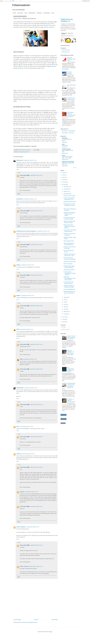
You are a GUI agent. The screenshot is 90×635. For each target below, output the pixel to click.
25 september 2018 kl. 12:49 (43, 231)
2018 (63, 184)
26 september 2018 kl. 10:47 (36, 305)
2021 (63, 177)
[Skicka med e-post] (34, 149)
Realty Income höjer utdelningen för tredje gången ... (69, 226)
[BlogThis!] (35, 149)
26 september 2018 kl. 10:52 (36, 344)
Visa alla (74, 167)
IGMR (17, 329)
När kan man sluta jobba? (69, 195)
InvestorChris (19, 199)
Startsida (36, 619)
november (66, 189)
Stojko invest (19, 160)
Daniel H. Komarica (20, 527)
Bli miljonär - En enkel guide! (68, 131)
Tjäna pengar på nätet (68, 241)
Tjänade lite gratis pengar (69, 261)
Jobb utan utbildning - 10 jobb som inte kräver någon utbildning (68, 353)
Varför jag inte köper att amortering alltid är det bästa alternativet (68, 115)
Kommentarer (65, 329)
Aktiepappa (64, 138)
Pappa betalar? (19, 387)
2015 (63, 321)
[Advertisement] (35, 79)
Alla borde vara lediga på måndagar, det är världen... (69, 214)
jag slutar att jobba (49, 27)
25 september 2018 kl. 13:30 (27, 265)
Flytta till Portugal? (67, 263)
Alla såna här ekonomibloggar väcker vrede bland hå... (69, 278)
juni (65, 302)
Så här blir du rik (65, 52)
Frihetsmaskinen (21, 5)
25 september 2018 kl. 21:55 (28, 453)
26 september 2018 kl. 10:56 (36, 436)
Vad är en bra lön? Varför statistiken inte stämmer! (71, 338)
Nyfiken (18, 265)
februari (66, 311)
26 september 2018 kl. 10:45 (36, 275)
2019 (63, 182)
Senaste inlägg (17, 619)
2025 (63, 172)
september (66, 193)
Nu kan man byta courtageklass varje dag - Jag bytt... (69, 273)
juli (64, 299)
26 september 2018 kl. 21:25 (31, 491)
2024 (63, 175)
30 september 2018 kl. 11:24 (35, 566)
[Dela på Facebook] (37, 149)
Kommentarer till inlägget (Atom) (29, 622)
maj (65, 304)
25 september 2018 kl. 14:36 (26, 329)
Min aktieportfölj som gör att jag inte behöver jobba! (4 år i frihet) (68, 386)
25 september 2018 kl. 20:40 (26, 426)
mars (65, 309)
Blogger (50, 631)
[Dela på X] (36, 149)
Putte (17, 426)
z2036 (63, 155)
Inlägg (63, 327)
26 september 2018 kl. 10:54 (36, 404)
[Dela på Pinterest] (38, 149)
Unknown (18, 453)
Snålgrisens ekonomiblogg (68, 161)
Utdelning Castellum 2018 (69, 201)
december (66, 186)
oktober (66, 191)
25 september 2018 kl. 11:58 (29, 199)
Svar (19, 172)
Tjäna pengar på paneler (23, 151)
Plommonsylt (65, 145)
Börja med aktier (66, 50)
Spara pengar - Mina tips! (68, 132)
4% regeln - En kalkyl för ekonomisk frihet (71, 401)
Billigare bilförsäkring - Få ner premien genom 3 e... (69, 293)
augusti (65, 297)
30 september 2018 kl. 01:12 (36, 506)
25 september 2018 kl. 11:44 (29, 160)
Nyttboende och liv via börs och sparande (26, 231)
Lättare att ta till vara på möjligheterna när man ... (69, 205)
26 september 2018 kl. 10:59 (36, 467)
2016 (63, 319)
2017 (63, 317)
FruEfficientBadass (66, 149)
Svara (17, 169)
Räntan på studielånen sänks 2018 (71, 59)
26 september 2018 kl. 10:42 (36, 244)
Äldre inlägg (54, 619)
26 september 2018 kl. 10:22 (36, 175)
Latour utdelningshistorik (69, 289)
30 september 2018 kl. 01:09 (36, 369)
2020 (63, 179)
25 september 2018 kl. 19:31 (30, 387)
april (65, 306)
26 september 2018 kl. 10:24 (36, 210)
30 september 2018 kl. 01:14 (36, 545)
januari (65, 314)
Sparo (63, 144)
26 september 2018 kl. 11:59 (29, 359)
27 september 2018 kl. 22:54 (32, 527)
